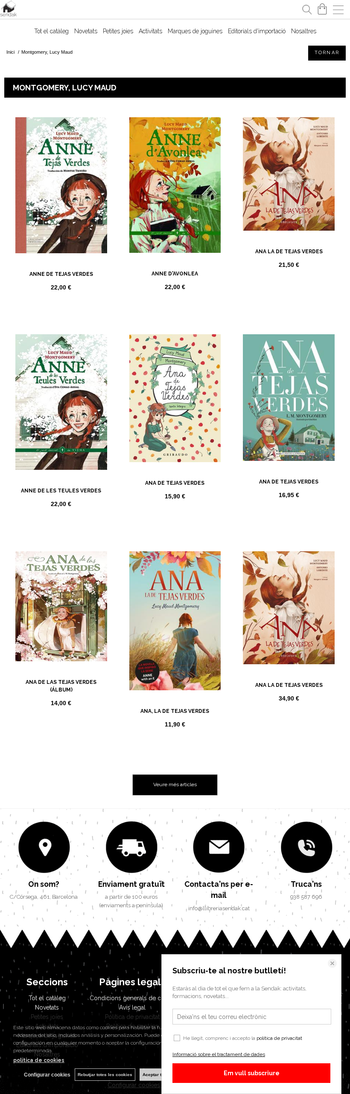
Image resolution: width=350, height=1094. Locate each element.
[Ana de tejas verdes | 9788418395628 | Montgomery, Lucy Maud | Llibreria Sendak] (289, 397)
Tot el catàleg (51, 31)
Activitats (150, 31)
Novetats (85, 31)
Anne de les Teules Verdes (61, 491)
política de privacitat (279, 1038)
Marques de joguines (195, 31)
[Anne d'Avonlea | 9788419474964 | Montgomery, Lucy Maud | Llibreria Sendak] (175, 185)
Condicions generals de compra (134, 998)
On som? (43, 884)
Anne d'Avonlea (175, 274)
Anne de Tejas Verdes (61, 274)
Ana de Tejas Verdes (174, 483)
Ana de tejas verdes (288, 482)
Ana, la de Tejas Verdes (174, 711)
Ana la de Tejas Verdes (289, 252)
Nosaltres (303, 31)
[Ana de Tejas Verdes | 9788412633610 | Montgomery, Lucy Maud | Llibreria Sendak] (175, 398)
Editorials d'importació (257, 31)
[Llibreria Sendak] (8, 10)
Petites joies (118, 31)
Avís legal (132, 1007)
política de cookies (38, 1060)
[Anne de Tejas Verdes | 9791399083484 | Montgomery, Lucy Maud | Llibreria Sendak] (61, 185)
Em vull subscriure (252, 1073)
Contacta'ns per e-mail (218, 890)
